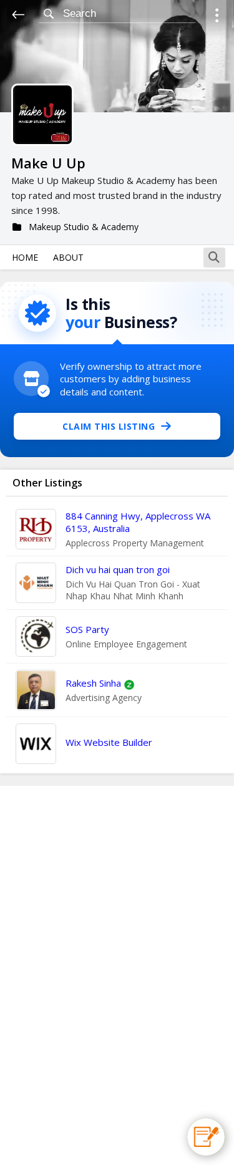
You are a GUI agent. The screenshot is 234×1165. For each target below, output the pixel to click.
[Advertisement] (117, 975)
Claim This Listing (108, 426)
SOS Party (87, 629)
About (68, 257)
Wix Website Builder (109, 742)
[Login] (216, 17)
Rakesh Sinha (93, 683)
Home (25, 257)
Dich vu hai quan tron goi (118, 569)
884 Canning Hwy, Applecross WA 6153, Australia (138, 522)
